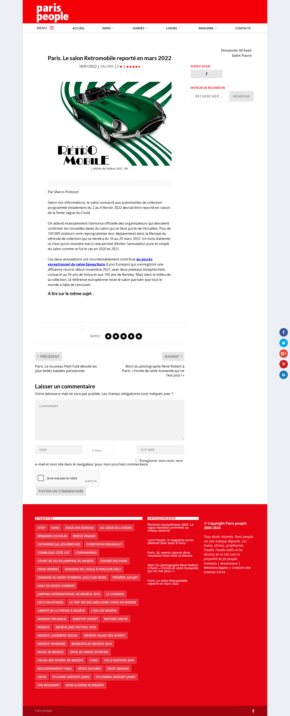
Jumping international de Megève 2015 (69, 594)
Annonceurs (229, 563)
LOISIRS (171, 28)
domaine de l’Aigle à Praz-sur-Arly (93, 569)
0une (55, 528)
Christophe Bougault (104, 544)
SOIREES (138, 28)
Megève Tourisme (51, 644)
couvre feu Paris (113, 561)
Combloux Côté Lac (53, 552)
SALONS (107, 66)
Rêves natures (89, 668)
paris (94, 660)
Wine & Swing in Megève (85, 685)
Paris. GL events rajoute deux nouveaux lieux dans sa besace (170, 554)
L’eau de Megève (104, 610)
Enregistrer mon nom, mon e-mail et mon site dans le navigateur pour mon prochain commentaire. (109, 462)
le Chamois (115, 594)
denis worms (48, 569)
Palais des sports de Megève (60, 660)
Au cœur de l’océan (116, 528)
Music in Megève (51, 652)
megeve (43, 627)
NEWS (106, 28)
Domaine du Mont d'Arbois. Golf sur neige (72, 577)
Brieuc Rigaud (84, 536)
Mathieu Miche (116, 619)
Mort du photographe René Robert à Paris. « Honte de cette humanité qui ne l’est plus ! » (173, 568)
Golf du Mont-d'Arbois (56, 586)
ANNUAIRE (206, 28)
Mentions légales (216, 568)
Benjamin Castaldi (52, 536)
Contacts (243, 28)
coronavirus (86, 552)
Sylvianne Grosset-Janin (115, 677)
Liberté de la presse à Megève (61, 610)
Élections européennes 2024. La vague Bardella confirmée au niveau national (170, 527)
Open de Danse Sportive (89, 652)
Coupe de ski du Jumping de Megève (66, 561)
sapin (42, 677)
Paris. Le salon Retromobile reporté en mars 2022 (167, 582)
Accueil (79, 28)
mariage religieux (52, 619)
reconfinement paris (55, 668)
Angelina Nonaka (79, 528)
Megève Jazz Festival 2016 (76, 627)
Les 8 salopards (50, 602)
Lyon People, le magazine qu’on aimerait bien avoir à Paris (171, 541)
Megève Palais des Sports (104, 635)
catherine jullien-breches (59, 544)
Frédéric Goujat (125, 577)
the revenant (49, 685)
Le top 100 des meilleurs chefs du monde (102, 602)
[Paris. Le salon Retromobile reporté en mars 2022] (110, 124)
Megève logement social (58, 635)
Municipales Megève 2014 (92, 644)
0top (41, 528)
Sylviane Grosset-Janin (71, 677)
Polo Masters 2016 (119, 660)
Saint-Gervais (118, 668)
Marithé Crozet (85, 619)
